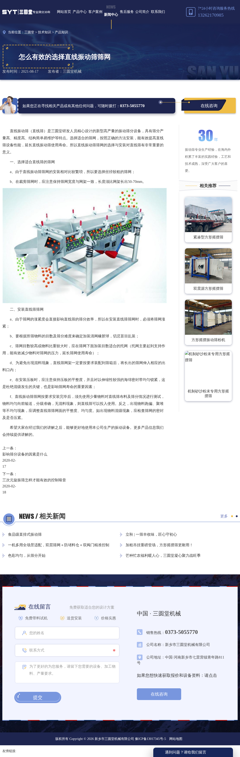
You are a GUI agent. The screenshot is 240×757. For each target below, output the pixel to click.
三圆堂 (29, 32)
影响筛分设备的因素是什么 (24, 454)
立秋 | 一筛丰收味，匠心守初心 (151, 534)
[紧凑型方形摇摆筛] (208, 214)
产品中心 (80, 12)
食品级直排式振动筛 (25, 534)
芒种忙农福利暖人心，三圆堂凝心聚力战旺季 (163, 555)
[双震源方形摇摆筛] (208, 265)
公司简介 (142, 12)
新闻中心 (111, 14)
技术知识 (44, 32)
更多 (224, 516)
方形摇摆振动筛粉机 (208, 340)
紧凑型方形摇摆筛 (208, 237)
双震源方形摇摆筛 (208, 288)
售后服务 (127, 12)
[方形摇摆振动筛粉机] (208, 317)
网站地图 (175, 739)
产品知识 (61, 32)
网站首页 (64, 12)
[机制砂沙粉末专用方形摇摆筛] (208, 368)
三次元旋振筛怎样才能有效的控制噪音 (34, 480)
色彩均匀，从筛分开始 (26, 555)
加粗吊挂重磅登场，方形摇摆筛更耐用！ (159, 545)
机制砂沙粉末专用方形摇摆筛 (208, 393)
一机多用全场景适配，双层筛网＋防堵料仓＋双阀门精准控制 (58, 545)
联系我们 (158, 12)
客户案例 (95, 12)
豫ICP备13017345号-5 (150, 739)
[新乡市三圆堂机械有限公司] (26, 11)
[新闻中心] (111, 8)
